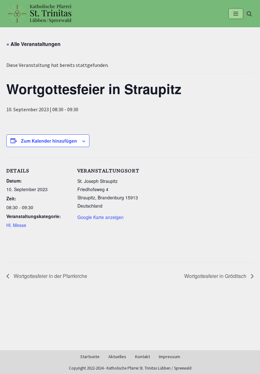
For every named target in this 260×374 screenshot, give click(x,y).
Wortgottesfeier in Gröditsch (216, 276)
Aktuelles (117, 356)
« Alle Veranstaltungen (33, 44)
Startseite (90, 356)
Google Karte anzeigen (100, 217)
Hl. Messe (16, 225)
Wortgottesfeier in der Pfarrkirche (49, 276)
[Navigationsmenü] (235, 13)
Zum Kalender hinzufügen (49, 141)
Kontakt (142, 356)
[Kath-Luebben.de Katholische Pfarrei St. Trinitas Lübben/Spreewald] (39, 13)
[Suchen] (249, 13)
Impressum (169, 356)
